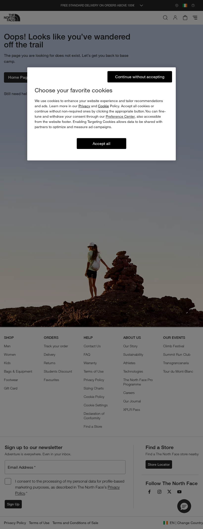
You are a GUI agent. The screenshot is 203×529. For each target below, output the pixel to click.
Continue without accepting (139, 76)
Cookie (103, 106)
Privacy (84, 106)
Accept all (101, 143)
